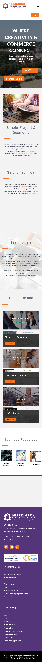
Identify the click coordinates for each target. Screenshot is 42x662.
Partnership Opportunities (13, 641)
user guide (25, 191)
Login (6, 618)
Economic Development (12, 590)
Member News (9, 628)
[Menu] (38, 6)
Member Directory (10, 578)
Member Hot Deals (10, 634)
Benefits (7, 621)
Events (6, 581)
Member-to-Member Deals (13, 631)
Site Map (22, 658)
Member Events (9, 625)
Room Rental (8, 597)
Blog (5, 587)
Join (5, 615)
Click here (21, 186)
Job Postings (8, 638)
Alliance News (9, 584)
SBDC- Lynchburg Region (12, 574)
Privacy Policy (31, 658)
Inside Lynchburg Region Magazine (16, 594)
